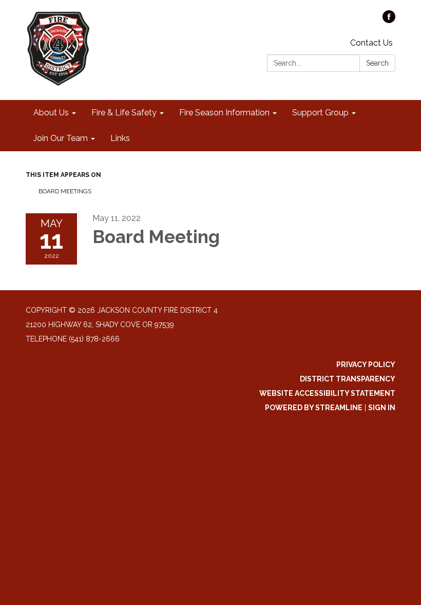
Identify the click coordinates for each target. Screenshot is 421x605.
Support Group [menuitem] (320, 112)
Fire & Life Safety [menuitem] (124, 112)
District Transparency (347, 379)
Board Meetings (65, 191)
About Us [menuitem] (51, 112)
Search (377, 63)
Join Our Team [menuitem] (60, 138)
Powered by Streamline (313, 408)
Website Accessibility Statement (327, 393)
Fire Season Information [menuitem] (224, 112)
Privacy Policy (365, 364)
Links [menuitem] (120, 138)
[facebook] (388, 20)
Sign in (381, 408)
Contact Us (371, 43)
